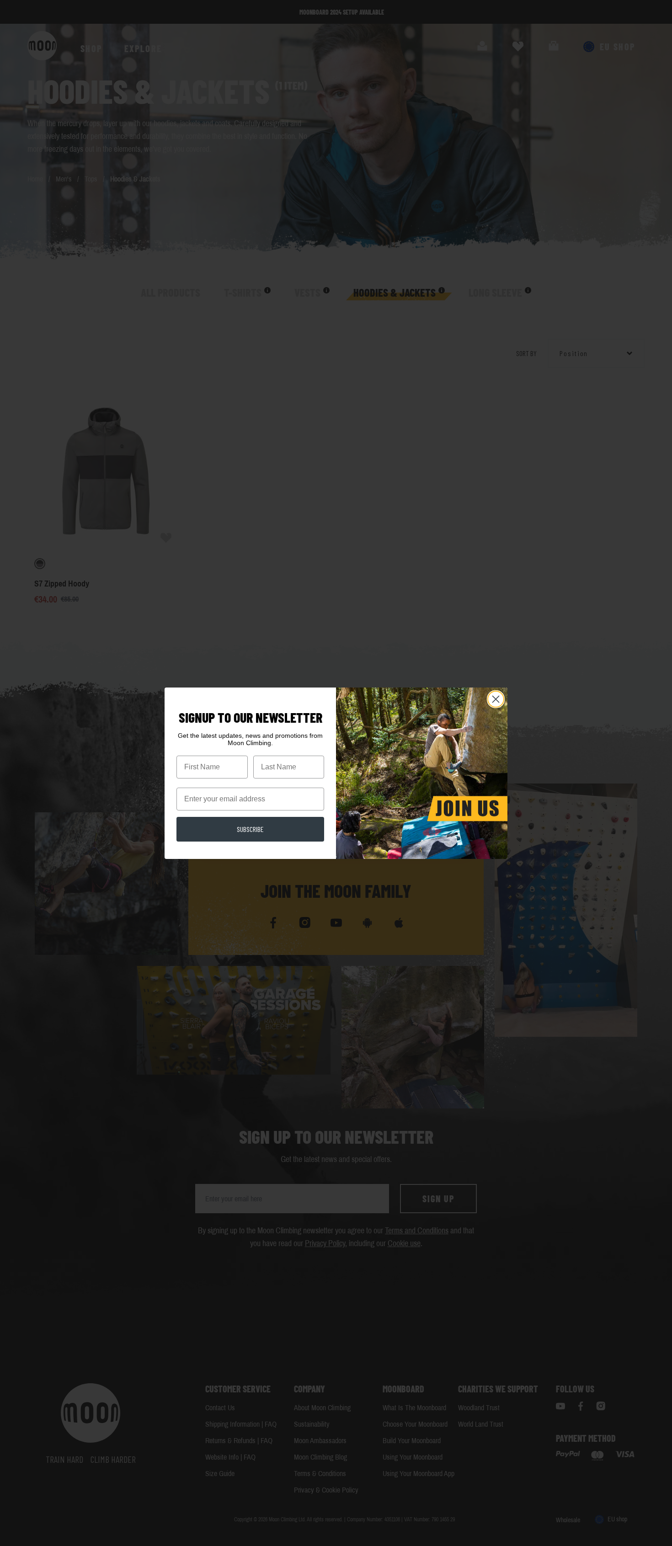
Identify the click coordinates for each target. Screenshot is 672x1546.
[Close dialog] (496, 699)
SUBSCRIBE (250, 829)
